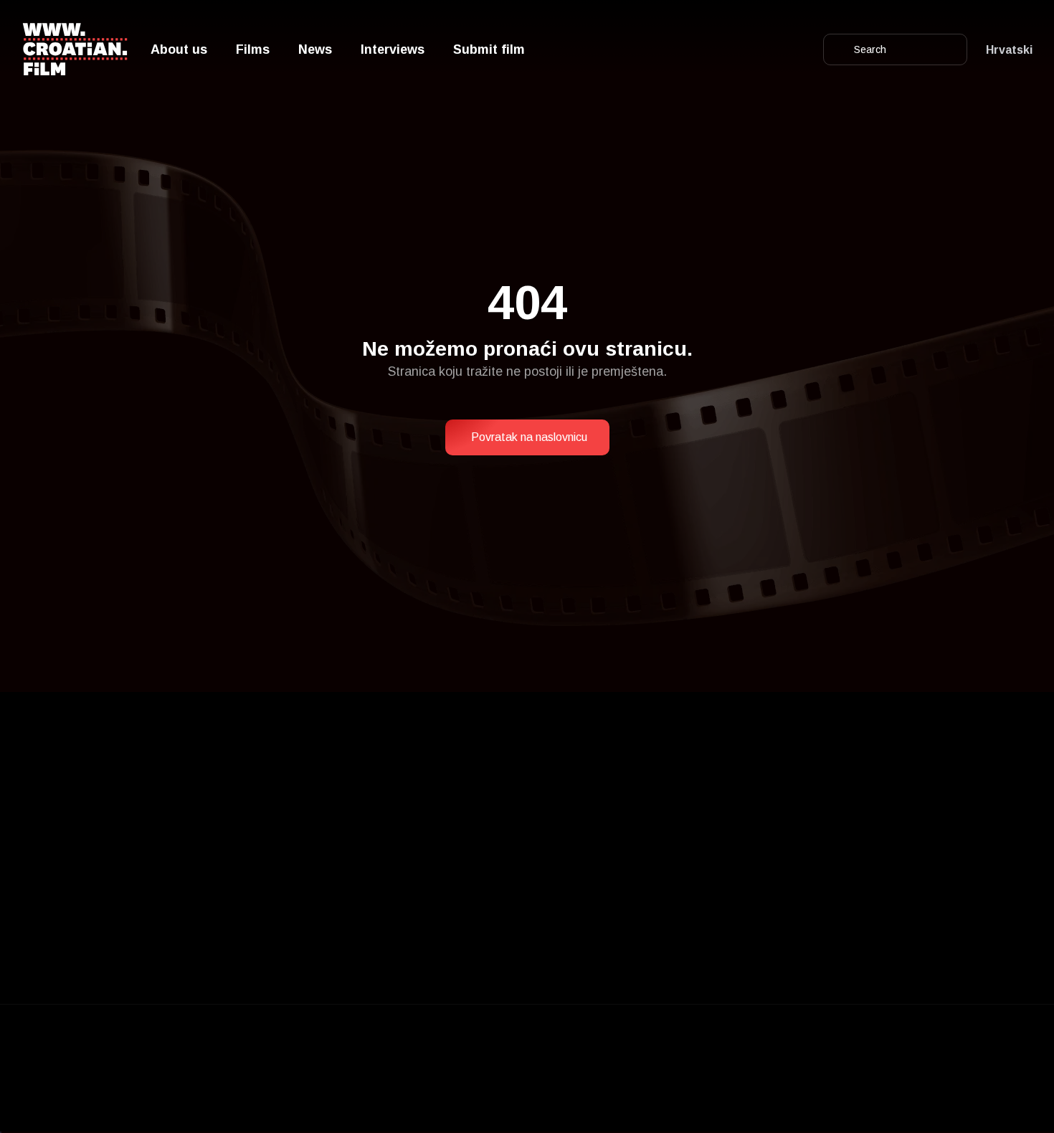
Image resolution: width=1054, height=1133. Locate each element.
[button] (527, 437)
